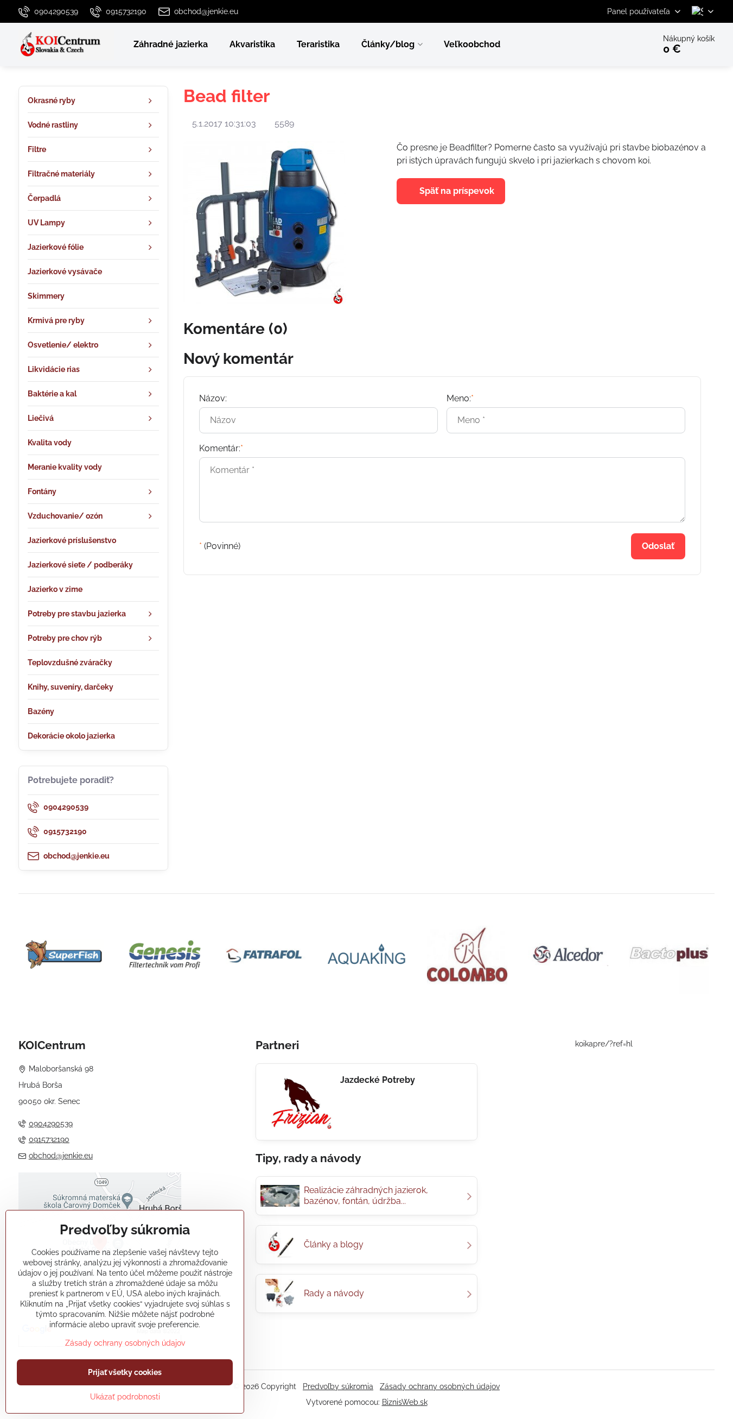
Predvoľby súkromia (338, 1386)
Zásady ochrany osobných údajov (440, 1386)
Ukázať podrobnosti (125, 1396)
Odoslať (658, 546)
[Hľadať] (616, 44)
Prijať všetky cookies (125, 1372)
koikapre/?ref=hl (604, 1043)
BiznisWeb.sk (405, 1402)
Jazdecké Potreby (377, 1080)
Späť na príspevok (455, 191)
